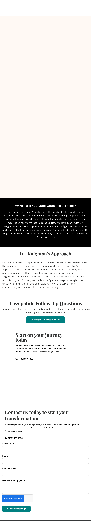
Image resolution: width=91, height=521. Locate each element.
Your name (8, 444)
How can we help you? (13, 480)
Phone (6, 456)
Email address (9, 468)
